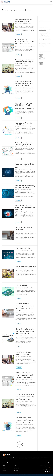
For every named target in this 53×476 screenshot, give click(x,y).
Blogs (30, 23)
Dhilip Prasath (26, 231)
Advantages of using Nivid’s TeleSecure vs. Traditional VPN (24, 166)
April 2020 (41, 64)
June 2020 (41, 62)
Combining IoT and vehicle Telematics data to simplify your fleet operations (24, 61)
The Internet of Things (23, 248)
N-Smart (31, 250)
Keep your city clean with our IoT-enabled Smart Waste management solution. (45, 40)
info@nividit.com (46, 469)
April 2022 (41, 54)
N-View (31, 231)
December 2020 (42, 57)
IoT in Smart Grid (21, 285)
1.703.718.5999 (46, 467)
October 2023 (41, 52)
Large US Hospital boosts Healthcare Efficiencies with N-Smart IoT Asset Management (44, 37)
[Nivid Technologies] (5, 2)
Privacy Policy (30, 474)
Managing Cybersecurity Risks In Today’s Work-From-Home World (25, 207)
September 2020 (42, 58)
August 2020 (41, 59)
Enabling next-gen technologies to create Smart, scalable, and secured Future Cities (45, 44)
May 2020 (41, 63)
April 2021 (41, 56)
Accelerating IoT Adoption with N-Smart (24, 124)
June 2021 (41, 55)
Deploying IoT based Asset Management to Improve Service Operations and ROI (44, 29)
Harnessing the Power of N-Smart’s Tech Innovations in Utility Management (25, 331)
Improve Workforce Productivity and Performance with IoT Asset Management (44, 33)
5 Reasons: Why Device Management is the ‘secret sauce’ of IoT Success (24, 83)
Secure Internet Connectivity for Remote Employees (25, 186)
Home (2, 6)
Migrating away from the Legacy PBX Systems (23, 20)
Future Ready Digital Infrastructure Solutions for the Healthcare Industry (24, 41)
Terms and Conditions (36, 474)
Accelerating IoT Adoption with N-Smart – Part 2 (24, 104)
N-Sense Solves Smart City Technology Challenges (24, 144)
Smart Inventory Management (26, 267)
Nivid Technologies (25, 23)
